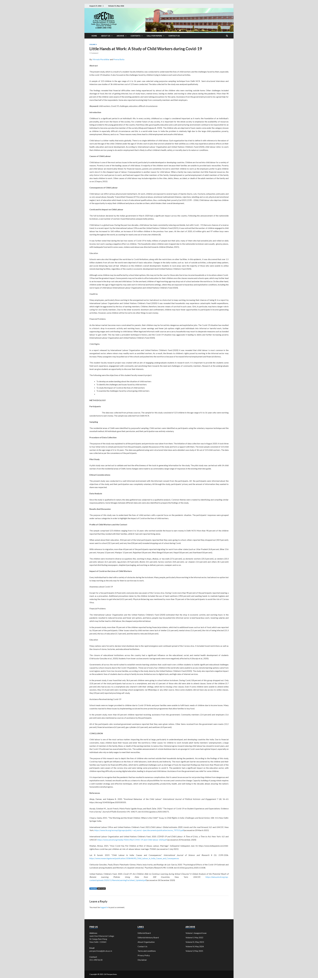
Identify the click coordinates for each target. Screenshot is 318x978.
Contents (135, 36)
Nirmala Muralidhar (101, 59)
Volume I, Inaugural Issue (196, 933)
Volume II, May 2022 (194, 937)
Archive (120, 36)
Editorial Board (144, 933)
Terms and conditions (147, 951)
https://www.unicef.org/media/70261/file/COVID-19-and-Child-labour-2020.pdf (132, 839)
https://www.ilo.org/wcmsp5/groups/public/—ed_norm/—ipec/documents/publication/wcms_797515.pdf (139, 830)
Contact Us (174, 36)
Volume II (93, 44)
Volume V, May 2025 (194, 951)
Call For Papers (154, 36)
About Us (105, 36)
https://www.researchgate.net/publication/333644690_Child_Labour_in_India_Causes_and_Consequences (134, 858)
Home (94, 36)
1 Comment (93, 53)
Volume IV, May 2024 (195, 946)
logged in (104, 907)
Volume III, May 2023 (195, 942)
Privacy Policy (144, 955)
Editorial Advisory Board (148, 937)
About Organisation (146, 942)
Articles (101, 888)
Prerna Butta (118, 59)
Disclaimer (142, 960)
